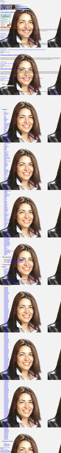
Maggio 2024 (6, 305)
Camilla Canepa (11, 49)
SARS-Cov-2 (6, 217)
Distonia (5, 149)
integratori (5, 172)
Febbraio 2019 (6, 357)
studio (5, 226)
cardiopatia (5, 133)
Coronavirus (6, 141)
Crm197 (5, 145)
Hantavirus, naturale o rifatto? (8, 282)
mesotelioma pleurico (7, 194)
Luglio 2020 (6, 344)
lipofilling (5, 185)
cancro (5, 132)
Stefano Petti (44, 49)
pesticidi (5, 205)
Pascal (5, 203)
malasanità (5, 186)
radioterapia (6, 211)
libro (5, 183)
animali (5, 121)
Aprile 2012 (6, 427)
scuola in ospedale (7, 220)
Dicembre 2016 (6, 379)
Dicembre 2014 (6, 399)
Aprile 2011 (6, 437)
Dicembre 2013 (6, 410)
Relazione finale (6, 271)
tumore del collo (6, 244)
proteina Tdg (6, 209)
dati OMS (5, 147)
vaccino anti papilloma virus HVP (9, 250)
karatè (5, 174)
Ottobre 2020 (6, 341)
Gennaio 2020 (6, 349)
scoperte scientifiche (7, 219)
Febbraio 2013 (6, 418)
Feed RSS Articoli (3, 451)
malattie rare (6, 188)
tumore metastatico (7, 245)
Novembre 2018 (6, 359)
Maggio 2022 (6, 325)
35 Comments (2, 64)
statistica (5, 225)
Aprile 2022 (6, 326)
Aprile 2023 (6, 316)
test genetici (6, 232)
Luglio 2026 (6, 287)
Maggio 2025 (6, 296)
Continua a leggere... (3, 33)
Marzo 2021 (6, 337)
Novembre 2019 (6, 351)
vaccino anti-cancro (7, 251)
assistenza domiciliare (7, 123)
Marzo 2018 (6, 366)
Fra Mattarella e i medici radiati (9, 280)
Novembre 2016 (6, 380)
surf (4, 227)
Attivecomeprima (6, 124)
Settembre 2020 (6, 342)
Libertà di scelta (6, 181)
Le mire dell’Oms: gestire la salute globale (10, 12)
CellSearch (5, 134)
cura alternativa (6, 146)
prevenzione (6, 207)
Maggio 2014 (6, 405)
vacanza (5, 247)
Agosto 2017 (6, 372)
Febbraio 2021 (6, 338)
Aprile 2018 (6, 365)
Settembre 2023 (6, 312)
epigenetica (6, 154)
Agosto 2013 (6, 413)
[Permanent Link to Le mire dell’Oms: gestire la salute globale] (5, 27)
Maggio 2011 (6, 436)
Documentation (6, 268)
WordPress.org (6, 445)
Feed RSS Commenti (9, 451)
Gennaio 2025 (6, 299)
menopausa (6, 193)
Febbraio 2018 (6, 367)
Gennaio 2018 (6, 368)
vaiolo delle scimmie (7, 252)
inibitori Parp (6, 169)
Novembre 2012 (6, 421)
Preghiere (5, 206)
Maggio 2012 (6, 426)
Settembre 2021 (6, 332)
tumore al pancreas (7, 238)
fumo (5, 161)
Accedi (5, 443)
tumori (5, 246)
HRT (5, 168)
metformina (6, 195)
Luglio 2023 (6, 314)
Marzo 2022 (6, 327)
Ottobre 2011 (6, 432)
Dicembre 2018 (6, 358)
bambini (5, 126)
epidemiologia (6, 153)
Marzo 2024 (6, 307)
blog (5, 129)
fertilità (5, 159)
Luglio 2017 (6, 373)
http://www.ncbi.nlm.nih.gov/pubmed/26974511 (11, 269)
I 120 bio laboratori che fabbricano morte (10, 281)
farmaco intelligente (7, 158)
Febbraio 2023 (6, 317)
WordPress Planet (6, 275)
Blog (3, 3)
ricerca (5, 212)
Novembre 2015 (6, 390)
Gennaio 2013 (6, 419)
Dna (4, 150)
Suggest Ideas (6, 272)
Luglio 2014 (6, 404)
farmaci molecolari (7, 157)
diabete (5, 148)
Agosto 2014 (6, 403)
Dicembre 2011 (6, 430)
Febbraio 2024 (6, 308)
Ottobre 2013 (6, 411)
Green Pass (6, 164)
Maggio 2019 (6, 355)
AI (4, 114)
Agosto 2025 (6, 294)
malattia (5, 187)
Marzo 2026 (6, 291)
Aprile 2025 (6, 297)
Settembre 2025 (6, 293)
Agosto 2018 (6, 362)
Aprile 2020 (6, 346)
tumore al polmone (7, 239)
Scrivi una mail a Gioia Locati (55, 94)
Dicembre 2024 (6, 300)
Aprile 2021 (6, 336)
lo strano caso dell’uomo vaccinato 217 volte (16, 63)
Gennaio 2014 (6, 409)
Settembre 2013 (6, 412)
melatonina (5, 191)
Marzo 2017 (6, 376)
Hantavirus (5, 166)
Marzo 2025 (6, 298)
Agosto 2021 (6, 333)
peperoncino (6, 204)
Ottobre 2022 (6, 321)
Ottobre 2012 (6, 422)
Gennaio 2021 (6, 339)
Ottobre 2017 (6, 370)
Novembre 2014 (6, 400)
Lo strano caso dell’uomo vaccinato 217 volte (11, 55)
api (4, 122)
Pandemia (5, 202)
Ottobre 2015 (6, 391)
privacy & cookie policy (4, 449)
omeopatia (5, 199)
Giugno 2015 (6, 394)
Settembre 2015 (6, 392)
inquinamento (6, 170)
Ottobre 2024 (6, 302)
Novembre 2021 (6, 330)
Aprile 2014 (6, 406)
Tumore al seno (6, 240)
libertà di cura (6, 180)
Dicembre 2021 (6, 329)
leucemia (5, 179)
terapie (5, 229)
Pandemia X (34, 49)
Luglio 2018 (6, 363)
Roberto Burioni (39, 49)
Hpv (5, 167)
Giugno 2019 (6, 354)
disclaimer (1, 448)
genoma (5, 162)
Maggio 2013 (6, 416)
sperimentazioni (6, 223)
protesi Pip (5, 210)
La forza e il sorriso (7, 175)
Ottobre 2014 (6, 401)
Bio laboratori (6, 127)
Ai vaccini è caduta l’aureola (7, 40)
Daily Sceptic (16, 49)
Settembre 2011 (6, 433)
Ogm (5, 198)
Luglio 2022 (6, 323)
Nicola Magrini (21, 49)
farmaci (5, 156)
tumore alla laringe (7, 242)
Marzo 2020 (6, 347)
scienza (5, 218)
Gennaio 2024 (6, 309)
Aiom (5, 115)
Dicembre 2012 (6, 420)
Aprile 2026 (6, 290)
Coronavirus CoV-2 (7, 142)
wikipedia (5, 254)
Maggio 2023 (6, 315)
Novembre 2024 (6, 301)
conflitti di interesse (7, 138)
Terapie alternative (7, 230)
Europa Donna (6, 155)
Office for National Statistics (28, 49)
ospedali (5, 201)
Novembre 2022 (6, 320)
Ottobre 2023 (6, 311)
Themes (5, 273)
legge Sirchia (6, 178)
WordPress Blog (6, 274)
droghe (5, 152)
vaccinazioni (5, 49)
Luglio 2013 (6, 414)
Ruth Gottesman (35, 78)
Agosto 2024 (6, 303)
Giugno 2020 (6, 345)
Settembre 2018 (6, 361)
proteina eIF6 (6, 208)
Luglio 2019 (6, 353)
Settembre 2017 (6, 371)
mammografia (6, 189)
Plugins (5, 270)
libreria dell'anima (7, 182)
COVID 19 (6, 144)
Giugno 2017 (6, 374)
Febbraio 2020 (6, 348)
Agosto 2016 (6, 382)
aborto (5, 112)
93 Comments (2, 50)
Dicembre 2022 (6, 319)
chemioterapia (6, 136)
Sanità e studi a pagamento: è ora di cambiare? (11, 68)
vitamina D (6, 253)
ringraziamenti (6, 215)
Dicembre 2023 (6, 310)
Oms (5, 200)
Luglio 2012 (6, 424)
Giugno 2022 (6, 324)
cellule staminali (6, 135)
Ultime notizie (6, 264)
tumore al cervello (7, 236)
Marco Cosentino (26, 78)
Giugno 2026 (6, 288)
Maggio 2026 (6, 289)
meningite (5, 192)
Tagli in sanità (6, 228)
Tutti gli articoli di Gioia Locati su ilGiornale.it (53, 93)
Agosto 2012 (6, 423)
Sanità (4, 78)
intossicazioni (6, 173)
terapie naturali (6, 231)
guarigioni (5, 165)
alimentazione (6, 119)
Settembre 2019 (6, 352)
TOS (5, 233)
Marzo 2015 (6, 397)
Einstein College (20, 78)
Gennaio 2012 (6, 429)
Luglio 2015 (6, 393)
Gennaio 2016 (6, 388)
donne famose (6, 151)
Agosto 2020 (6, 343)
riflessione (5, 214)
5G (4, 111)
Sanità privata (40, 78)
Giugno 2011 (6, 435)
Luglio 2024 (6, 304)
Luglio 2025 (6, 295)
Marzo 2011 (6, 438)
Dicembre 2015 (6, 389)
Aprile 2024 (6, 306)
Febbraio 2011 (6, 439)
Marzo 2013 (6, 417)
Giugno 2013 (6, 415)
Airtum (5, 117)
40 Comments (2, 79)
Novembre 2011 (6, 431)
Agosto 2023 (6, 313)
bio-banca (5, 128)
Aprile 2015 (6, 396)
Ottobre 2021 (6, 331)
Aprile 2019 (6, 356)
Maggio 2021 (6, 335)
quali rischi (30, 78)
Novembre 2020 (6, 340)
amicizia (5, 120)
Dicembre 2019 (6, 350)
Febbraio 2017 (6, 377)
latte (4, 176)
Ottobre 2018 (6, 360)
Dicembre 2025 (6, 292)
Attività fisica (6, 125)
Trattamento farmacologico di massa (9, 234)
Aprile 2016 (6, 386)
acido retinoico (6, 113)
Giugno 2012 (6, 425)
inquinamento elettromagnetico (8, 171)
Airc (5, 116)
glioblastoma (6, 163)
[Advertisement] (9, 102)
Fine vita (5, 160)
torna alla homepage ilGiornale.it (5, 450)
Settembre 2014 (6, 402)
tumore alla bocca (6, 241)
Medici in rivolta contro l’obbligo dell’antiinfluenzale (15, 260)
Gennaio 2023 (6, 318)
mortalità (5, 197)
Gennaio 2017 (6, 378)
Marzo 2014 (6, 407)
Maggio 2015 (6, 395)
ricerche (5, 213)
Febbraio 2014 (6, 408)
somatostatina (6, 222)
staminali (5, 224)
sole (4, 221)
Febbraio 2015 (6, 398)
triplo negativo (6, 235)
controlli (5, 140)
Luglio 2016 (6, 383)
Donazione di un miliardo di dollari (12, 78)
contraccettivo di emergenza (8, 139)
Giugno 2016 (6, 384)
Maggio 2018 (6, 364)
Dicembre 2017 (6, 369)
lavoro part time (6, 177)
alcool (5, 118)
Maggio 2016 (6, 385)
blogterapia (6, 130)
